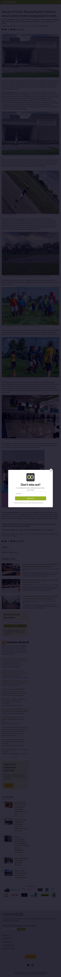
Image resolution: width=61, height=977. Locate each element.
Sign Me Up (30, 498)
